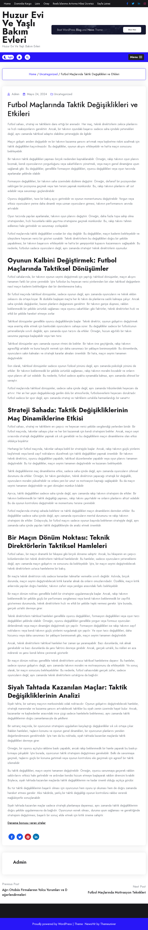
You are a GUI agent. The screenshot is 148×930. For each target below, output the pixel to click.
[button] (136, 57)
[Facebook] (127, 3)
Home (7, 3)
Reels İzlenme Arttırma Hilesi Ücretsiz (73, 3)
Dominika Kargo (22, 3)
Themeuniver (108, 924)
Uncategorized (49, 74)
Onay (46, 3)
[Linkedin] (139, 3)
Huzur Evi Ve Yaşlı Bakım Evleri (23, 27)
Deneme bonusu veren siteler (27, 823)
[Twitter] (133, 3)
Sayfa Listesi (103, 3)
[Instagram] (145, 3)
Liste (37, 3)
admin (20, 862)
